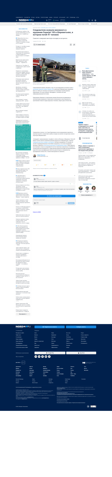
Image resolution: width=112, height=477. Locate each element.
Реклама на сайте (20, 332)
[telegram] (35, 356)
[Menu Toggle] (16, 20)
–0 (73, 183)
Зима (52, 332)
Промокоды (72, 17)
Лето (52, 339)
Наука (52, 343)
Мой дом (53, 341)
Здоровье (36, 347)
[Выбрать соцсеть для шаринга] (74, 44)
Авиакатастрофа (37, 160)
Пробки (56, 20)
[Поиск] (89, 20)
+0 (70, 183)
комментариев (40, 44)
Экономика (83, 341)
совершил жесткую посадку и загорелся (43, 142)
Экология (83, 339)
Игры (77, 17)
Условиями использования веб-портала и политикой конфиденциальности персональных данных (75, 394)
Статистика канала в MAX (22, 347)
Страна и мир (84, 337)
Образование (54, 347)
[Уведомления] (92, 20)
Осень (67, 335)
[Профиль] (95, 20)
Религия (68, 345)
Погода (33, 17)
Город (35, 339)
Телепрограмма (44, 17)
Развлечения (69, 343)
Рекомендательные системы (62, 400)
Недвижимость (19, 17)
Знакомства (27, 17)
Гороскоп (55, 17)
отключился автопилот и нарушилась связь (55, 145)
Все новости (23, 29)
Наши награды (19, 339)
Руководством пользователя (62, 392)
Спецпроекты (84, 343)
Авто (35, 332)
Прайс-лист (18, 335)
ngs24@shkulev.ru (30, 397)
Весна (35, 337)
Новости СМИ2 (37, 212)
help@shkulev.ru (24, 398)
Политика (68, 337)
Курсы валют (62, 17)
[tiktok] (49, 356)
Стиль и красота (84, 335)
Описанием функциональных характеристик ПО (65, 393)
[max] (46, 356)
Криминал (53, 335)
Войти (37, 203)
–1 (73, 192)
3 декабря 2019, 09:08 (37, 41)
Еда (35, 343)
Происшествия (69, 339)
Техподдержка (19, 343)
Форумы (38, 17)
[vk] (39, 356)
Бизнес (36, 335)
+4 (70, 192)
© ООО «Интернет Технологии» (22, 406)
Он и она (68, 332)
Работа (67, 341)
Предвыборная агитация (21, 345)
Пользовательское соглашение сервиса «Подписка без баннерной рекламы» (71, 402)
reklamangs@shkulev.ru (61, 388)
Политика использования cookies (63, 399)
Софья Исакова (41, 155)
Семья (67, 347)
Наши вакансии (19, 341)
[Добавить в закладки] (70, 44)
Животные (36, 345)
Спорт (82, 332)
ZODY (67, 17)
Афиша (50, 17)
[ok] (42, 356)
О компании (18, 337)
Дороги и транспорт (39, 341)
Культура (53, 337)
